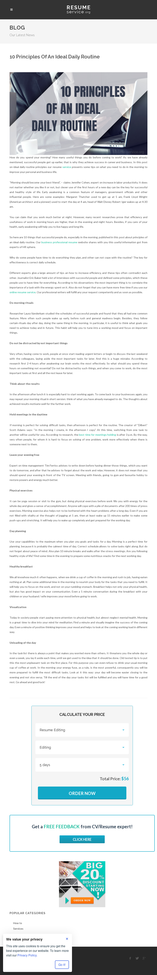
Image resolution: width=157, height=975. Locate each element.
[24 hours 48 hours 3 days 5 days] (82, 765)
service (66, 167)
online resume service (23, 292)
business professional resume (59, 242)
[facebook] (130, 958)
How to (17, 923)
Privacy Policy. (27, 955)
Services (18, 928)
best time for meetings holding (97, 434)
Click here (82, 839)
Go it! (61, 964)
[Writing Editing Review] (82, 747)
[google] (144, 958)
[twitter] (137, 958)
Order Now (82, 793)
